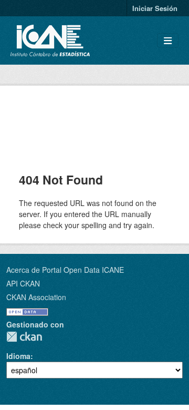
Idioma (18, 356)
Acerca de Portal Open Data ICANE (65, 269)
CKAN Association (36, 297)
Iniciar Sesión (154, 8)
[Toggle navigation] (167, 40)
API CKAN (23, 283)
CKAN (24, 336)
